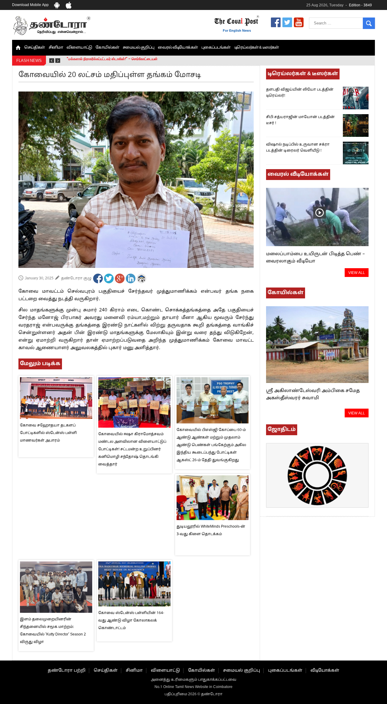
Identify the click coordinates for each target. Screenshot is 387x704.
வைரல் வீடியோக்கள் (178, 47)
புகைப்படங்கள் (216, 47)
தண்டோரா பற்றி (67, 670)
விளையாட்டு (79, 47)
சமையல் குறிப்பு (138, 47)
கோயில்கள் (107, 47)
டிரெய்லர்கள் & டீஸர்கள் (256, 47)
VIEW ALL (356, 273)
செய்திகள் (34, 47)
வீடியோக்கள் (325, 670)
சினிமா (56, 47)
